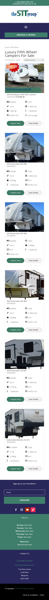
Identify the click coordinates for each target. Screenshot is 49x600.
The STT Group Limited (25, 588)
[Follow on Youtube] (27, 509)
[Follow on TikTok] (33, 509)
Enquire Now (15, 123)
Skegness (24, 575)
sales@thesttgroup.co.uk (24, 4)
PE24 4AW (25, 579)
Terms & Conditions (30, 595)
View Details (33, 123)
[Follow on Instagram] (21, 509)
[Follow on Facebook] (16, 509)
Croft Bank (25, 572)
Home (7, 47)
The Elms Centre (24, 569)
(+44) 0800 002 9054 (24, 561)
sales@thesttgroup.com (24, 565)
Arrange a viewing (26, 35)
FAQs (42, 595)
